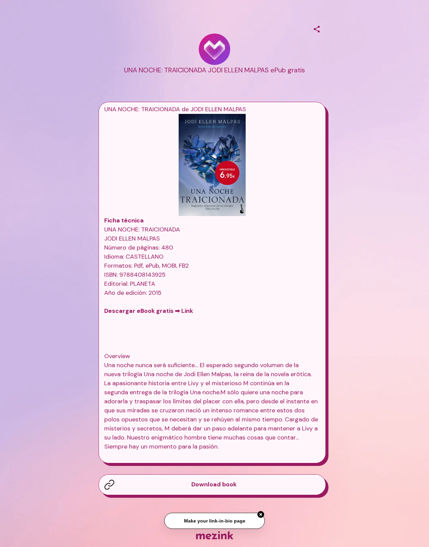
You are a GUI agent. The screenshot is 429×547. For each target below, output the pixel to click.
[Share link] (317, 28)
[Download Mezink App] (214, 535)
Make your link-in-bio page (214, 521)
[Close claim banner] (260, 515)
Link (187, 311)
